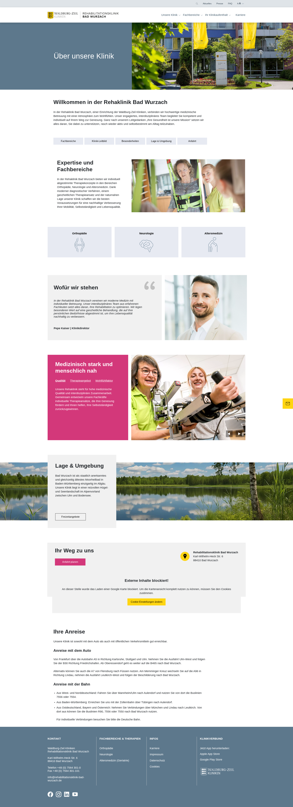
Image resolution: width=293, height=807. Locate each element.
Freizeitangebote (70, 516)
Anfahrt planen (70, 562)
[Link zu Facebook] (50, 794)
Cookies (155, 766)
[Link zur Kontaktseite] (288, 403)
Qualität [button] (60, 380)
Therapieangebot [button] (80, 380)
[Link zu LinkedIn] (67, 794)
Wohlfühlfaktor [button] (104, 380)
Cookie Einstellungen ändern (146, 602)
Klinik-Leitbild (99, 141)
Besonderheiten (130, 141)
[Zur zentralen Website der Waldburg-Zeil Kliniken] (222, 772)
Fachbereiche (68, 141)
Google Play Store (211, 759)
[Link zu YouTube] (75, 794)
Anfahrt (192, 141)
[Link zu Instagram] (58, 794)
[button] (196, 3)
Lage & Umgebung (161, 141)
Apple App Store (210, 753)
